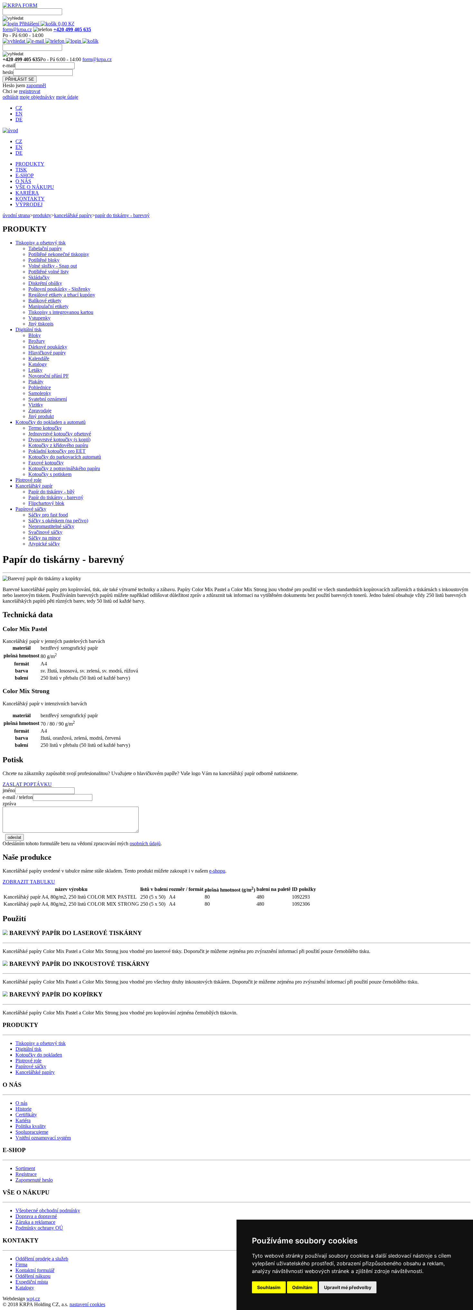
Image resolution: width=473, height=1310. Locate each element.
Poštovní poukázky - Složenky (59, 289)
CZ (18, 108)
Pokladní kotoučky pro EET (57, 451)
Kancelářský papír (33, 486)
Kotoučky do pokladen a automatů (50, 422)
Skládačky (39, 277)
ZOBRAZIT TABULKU (29, 881)
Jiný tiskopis (40, 323)
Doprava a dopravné (36, 1216)
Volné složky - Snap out (52, 266)
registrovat (29, 91)
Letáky (35, 370)
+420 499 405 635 (72, 29)
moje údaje (67, 97)
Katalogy (37, 364)
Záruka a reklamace (35, 1222)
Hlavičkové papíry (47, 352)
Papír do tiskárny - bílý (51, 491)
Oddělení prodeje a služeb (41, 1258)
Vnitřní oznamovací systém (43, 1138)
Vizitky (35, 405)
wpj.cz (33, 1298)
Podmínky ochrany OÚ (39, 1228)
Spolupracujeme (31, 1132)
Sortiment (25, 1168)
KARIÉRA (27, 193)
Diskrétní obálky (45, 283)
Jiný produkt (41, 416)
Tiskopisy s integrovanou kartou (60, 312)
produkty (42, 215)
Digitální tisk (28, 329)
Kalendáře (38, 358)
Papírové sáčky (30, 509)
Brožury (36, 341)
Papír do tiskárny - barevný (55, 497)
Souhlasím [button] (269, 1287)
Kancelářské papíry (35, 1072)
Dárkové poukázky (47, 347)
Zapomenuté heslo (34, 1180)
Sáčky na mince (44, 538)
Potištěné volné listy (48, 271)
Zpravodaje (39, 410)
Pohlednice (39, 387)
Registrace (26, 1174)
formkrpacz (17, 29)
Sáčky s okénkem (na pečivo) (58, 520)
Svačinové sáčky (45, 532)
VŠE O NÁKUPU (34, 187)
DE (19, 119)
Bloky (34, 335)
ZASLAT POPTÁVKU (27, 784)
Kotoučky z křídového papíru (58, 445)
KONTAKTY (30, 198)
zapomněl (36, 85)
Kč (66, 23)
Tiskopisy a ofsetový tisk (40, 242)
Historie (23, 1109)
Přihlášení (29, 23)
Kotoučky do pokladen (38, 1055)
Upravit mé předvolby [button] (347, 1287)
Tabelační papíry (45, 248)
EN (19, 113)
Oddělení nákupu (33, 1276)
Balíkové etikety (44, 300)
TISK (21, 169)
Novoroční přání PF (48, 376)
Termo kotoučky (45, 428)
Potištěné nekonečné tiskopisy (58, 254)
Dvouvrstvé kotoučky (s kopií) (59, 439)
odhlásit (10, 97)
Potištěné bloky (44, 260)
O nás (21, 1103)
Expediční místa (31, 1282)
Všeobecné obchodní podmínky (47, 1210)
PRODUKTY (29, 164)
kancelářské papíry (73, 215)
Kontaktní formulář (34, 1270)
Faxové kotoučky (46, 462)
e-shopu (217, 871)
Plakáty (35, 381)
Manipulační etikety (48, 306)
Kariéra (23, 1120)
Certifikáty (26, 1114)
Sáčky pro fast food (48, 515)
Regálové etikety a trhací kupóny (61, 295)
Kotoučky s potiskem (49, 474)
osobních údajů (145, 843)
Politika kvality (30, 1126)
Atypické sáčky (44, 543)
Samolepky (39, 393)
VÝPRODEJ (28, 204)
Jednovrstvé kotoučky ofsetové (59, 433)
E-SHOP (24, 175)
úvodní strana (16, 215)
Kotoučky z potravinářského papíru (64, 468)
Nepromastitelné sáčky (51, 526)
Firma (21, 1264)
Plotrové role (28, 480)
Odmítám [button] (302, 1287)
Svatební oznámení (47, 399)
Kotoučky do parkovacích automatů (64, 457)
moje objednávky (37, 97)
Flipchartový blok (46, 503)
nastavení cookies (87, 1304)
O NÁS (23, 181)
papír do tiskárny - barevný (122, 215)
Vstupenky (39, 318)
